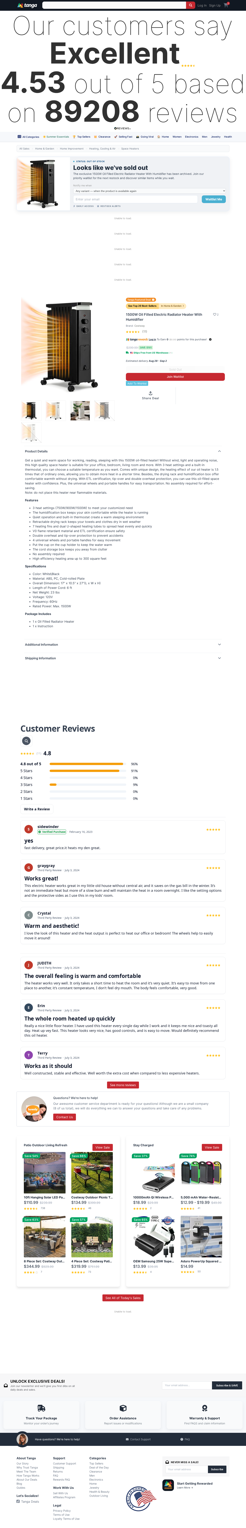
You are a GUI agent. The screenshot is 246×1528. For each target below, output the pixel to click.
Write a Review (37, 809)
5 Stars (26, 770)
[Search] (190, 5)
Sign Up (215, 5)
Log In (202, 5)
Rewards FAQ (61, 1479)
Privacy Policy (62, 1510)
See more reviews (123, 1085)
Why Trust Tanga (27, 1467)
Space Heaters (130, 148)
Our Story (23, 1463)
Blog (19, 1483)
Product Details (36, 451)
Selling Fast (123, 136)
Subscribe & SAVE (227, 1385)
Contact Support (140, 1439)
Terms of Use (61, 1514)
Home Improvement (72, 148)
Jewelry (215, 136)
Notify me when (82, 185)
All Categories (30, 136)
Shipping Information (40, 658)
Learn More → (185, 1487)
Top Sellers (81, 136)
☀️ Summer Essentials (56, 136)
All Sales (24, 148)
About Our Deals (27, 1479)
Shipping (58, 1467)
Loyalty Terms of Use (66, 1518)
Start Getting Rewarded (195, 1483)
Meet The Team (26, 1471)
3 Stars (26, 784)
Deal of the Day (99, 1467)
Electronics (191, 136)
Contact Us (64, 1117)
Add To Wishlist (137, 383)
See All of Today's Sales (123, 1298)
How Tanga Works (28, 1475)
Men (204, 136)
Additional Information (41, 644)
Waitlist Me (213, 199)
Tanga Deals (30, 1501)
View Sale (103, 1147)
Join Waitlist (175, 376)
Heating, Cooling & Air (102, 148)
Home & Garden (44, 148)
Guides (21, 1487)
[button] (210, 339)
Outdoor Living (98, 1495)
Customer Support (64, 1463)
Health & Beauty (99, 1491)
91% (134, 771)
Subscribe (217, 1469)
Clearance (102, 136)
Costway (139, 325)
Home (163, 136)
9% (135, 784)
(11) (144, 331)
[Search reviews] (26, 741)
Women (177, 136)
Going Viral (145, 136)
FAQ (187, 1439)
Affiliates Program (64, 1497)
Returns (58, 1471)
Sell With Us (60, 1493)
